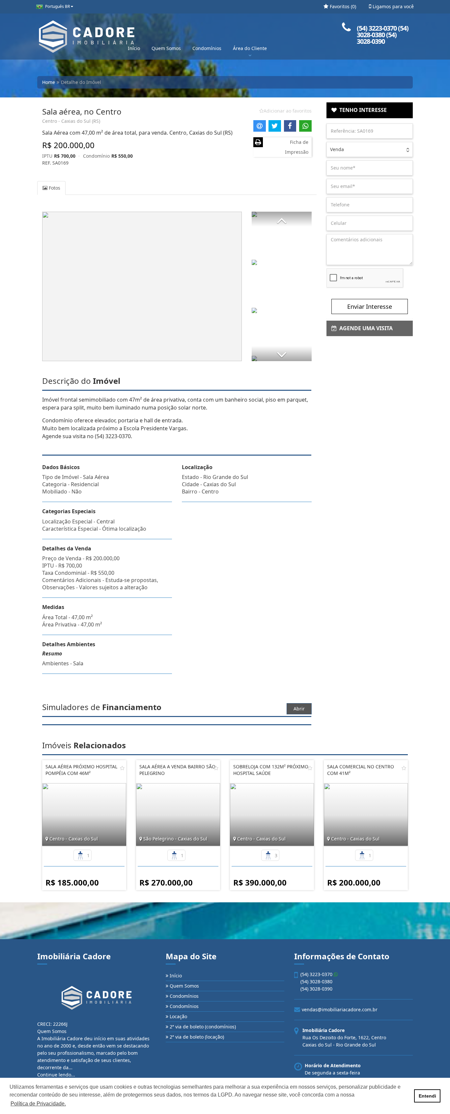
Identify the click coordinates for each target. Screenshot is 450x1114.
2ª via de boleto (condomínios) (202, 1026)
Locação (177, 1016)
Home (48, 82)
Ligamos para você (392, 6)
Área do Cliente (250, 48)
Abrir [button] (299, 708)
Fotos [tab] (53, 188)
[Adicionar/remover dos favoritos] (122, 768)
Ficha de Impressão (296, 147)
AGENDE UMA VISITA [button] (365, 328)
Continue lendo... (56, 1075)
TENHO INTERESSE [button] (362, 110)
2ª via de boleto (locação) (196, 1037)
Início (134, 48)
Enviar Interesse (369, 306)
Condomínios (206, 48)
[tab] (369, 110)
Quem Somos (166, 48)
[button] (282, 219)
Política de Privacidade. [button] (38, 1103)
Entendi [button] (427, 1096)
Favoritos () (342, 6)
